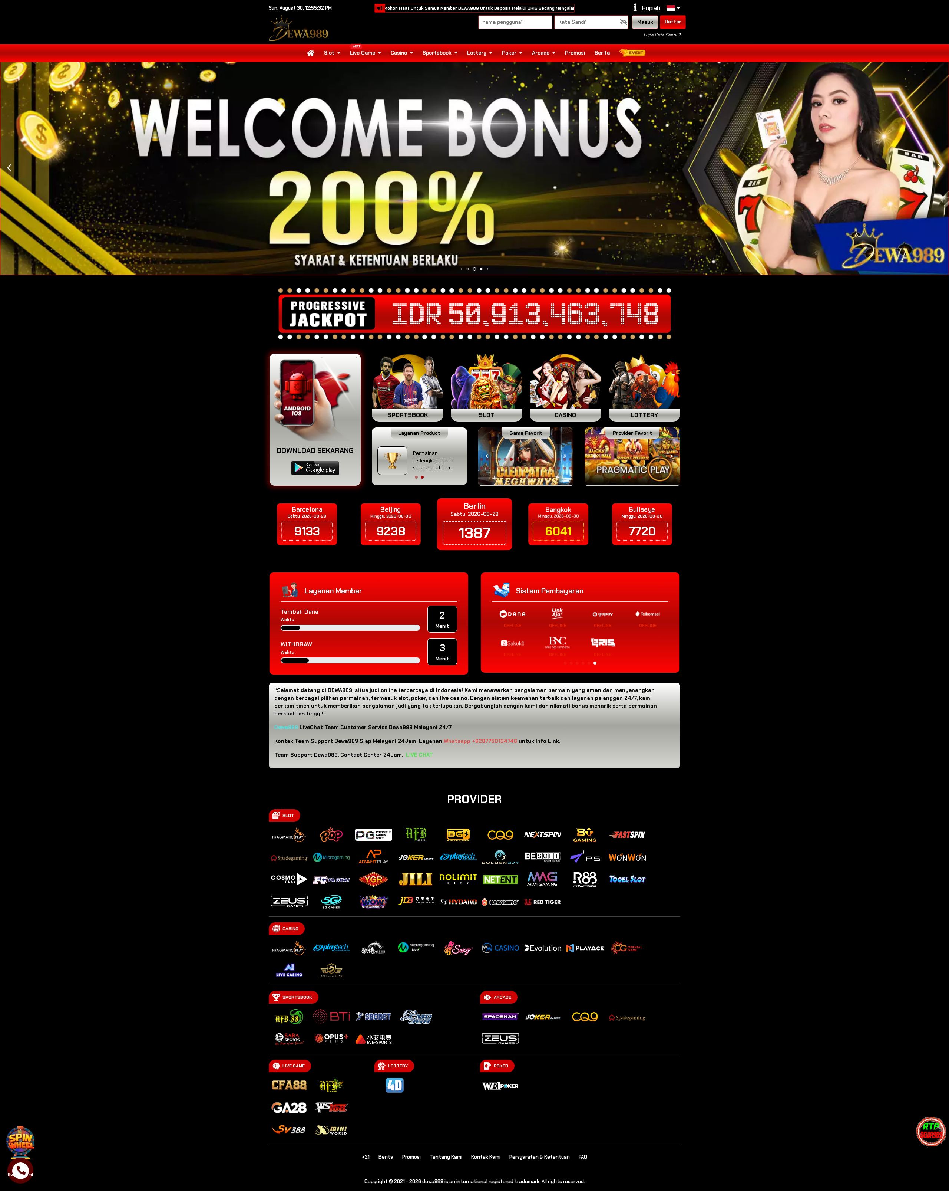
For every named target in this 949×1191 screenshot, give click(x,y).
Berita (602, 52)
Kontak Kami (485, 1157)
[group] (632, 456)
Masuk (645, 22)
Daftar (673, 21)
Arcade (540, 52)
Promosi (575, 52)
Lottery (476, 52)
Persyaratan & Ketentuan (539, 1157)
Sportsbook (437, 52)
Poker (509, 52)
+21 (366, 1157)
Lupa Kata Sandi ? (662, 35)
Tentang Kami (446, 1157)
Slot (329, 52)
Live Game (362, 52)
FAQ (583, 1157)
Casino (399, 52)
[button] (940, 168)
